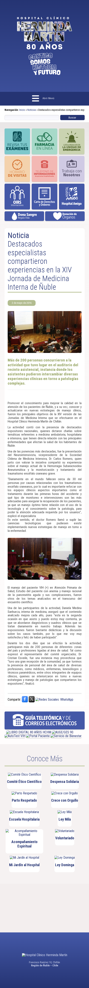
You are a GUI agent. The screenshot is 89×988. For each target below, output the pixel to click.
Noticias (31, 109)
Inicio (22, 109)
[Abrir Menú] (45, 99)
